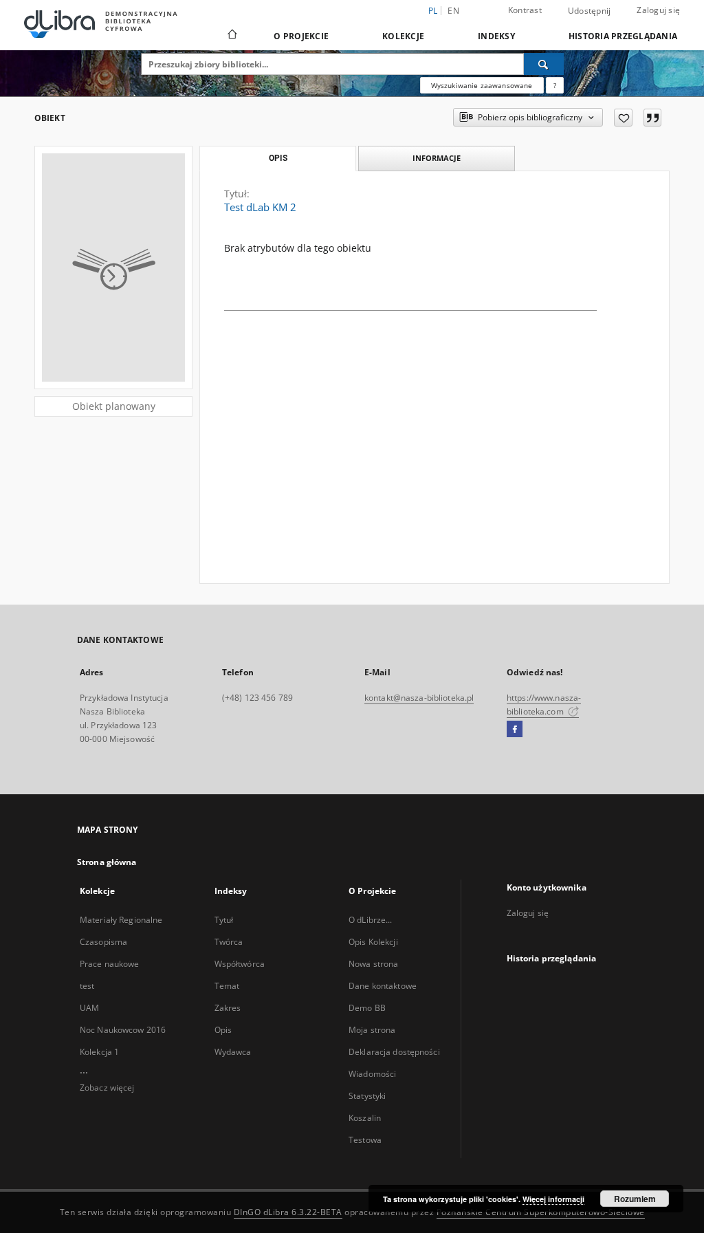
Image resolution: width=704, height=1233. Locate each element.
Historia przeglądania (623, 36)
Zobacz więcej (107, 1087)
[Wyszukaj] (544, 64)
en (453, 10)
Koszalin (365, 1118)
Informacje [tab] (436, 158)
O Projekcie (301, 36)
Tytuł (224, 920)
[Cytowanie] (652, 118)
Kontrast (525, 10)
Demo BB (367, 1008)
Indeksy (496, 36)
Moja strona (372, 1030)
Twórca (228, 942)
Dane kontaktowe (383, 986)
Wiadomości (372, 1074)
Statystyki (367, 1096)
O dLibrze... (370, 920)
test (87, 986)
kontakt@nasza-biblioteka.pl (419, 697)
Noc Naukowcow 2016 (123, 1030)
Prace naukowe (110, 964)
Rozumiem (635, 1198)
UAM (89, 1008)
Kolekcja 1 (99, 1052)
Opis (223, 1030)
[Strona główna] (231, 36)
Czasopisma (103, 942)
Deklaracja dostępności (394, 1052)
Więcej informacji (553, 1199)
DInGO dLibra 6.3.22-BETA (288, 1212)
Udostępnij (589, 11)
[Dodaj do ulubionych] (623, 118)
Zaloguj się (658, 10)
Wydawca (233, 1052)
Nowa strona (373, 964)
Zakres (227, 1008)
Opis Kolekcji (373, 942)
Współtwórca (239, 964)
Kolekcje (403, 36)
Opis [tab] (278, 158)
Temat (227, 986)
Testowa (365, 1140)
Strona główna (107, 862)
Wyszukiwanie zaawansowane (482, 85)
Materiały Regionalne (121, 920)
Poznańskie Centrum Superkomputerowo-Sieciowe (541, 1212)
